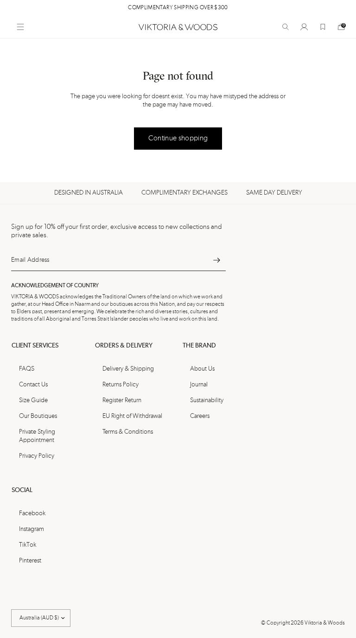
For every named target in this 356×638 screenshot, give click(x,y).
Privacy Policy (36, 456)
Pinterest (30, 560)
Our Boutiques (38, 416)
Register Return (121, 400)
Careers (200, 416)
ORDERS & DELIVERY (124, 345)
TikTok (27, 545)
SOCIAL (22, 490)
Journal (199, 384)
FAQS (26, 369)
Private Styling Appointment (37, 436)
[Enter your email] (216, 260)
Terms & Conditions (127, 432)
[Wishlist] (322, 27)
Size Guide (33, 400)
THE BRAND (199, 345)
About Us (202, 369)
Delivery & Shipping (128, 369)
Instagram (31, 529)
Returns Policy (120, 384)
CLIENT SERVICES (35, 345)
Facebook (32, 513)
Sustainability (206, 400)
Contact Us (33, 384)
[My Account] (304, 27)
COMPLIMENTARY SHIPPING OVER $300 (178, 8)
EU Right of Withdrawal (132, 416)
